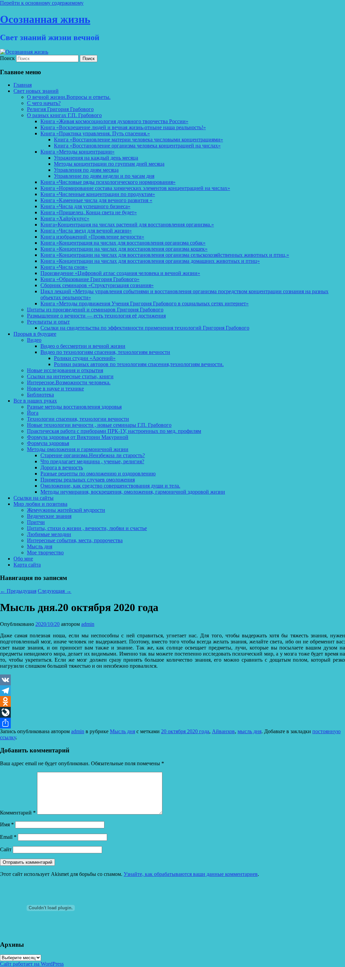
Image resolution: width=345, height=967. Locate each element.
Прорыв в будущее (34, 334)
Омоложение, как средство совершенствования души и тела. (110, 486)
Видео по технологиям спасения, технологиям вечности (105, 352)
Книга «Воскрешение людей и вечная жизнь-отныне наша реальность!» (123, 127)
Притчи (36, 522)
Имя (7, 824)
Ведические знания (49, 516)
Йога (32, 413)
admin (87, 624)
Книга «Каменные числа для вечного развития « (96, 200)
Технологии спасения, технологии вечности (78, 419)
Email (8, 837)
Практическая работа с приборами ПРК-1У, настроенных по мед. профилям (114, 431)
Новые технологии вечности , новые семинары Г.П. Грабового (99, 425)
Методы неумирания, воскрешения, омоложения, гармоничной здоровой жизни (132, 492)
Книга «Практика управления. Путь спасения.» (95, 133)
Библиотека (40, 394)
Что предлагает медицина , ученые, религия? (92, 461)
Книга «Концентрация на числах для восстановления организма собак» (123, 243)
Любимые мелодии (49, 534)
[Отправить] (172, 723)
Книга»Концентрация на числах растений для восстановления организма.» (127, 224)
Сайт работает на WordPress (32, 964)
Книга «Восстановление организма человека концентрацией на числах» (137, 145)
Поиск (7, 58)
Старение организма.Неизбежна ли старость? (92, 455)
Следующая (54, 591)
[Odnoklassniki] (172, 701)
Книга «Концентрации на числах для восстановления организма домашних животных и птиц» (150, 261)
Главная (22, 85)
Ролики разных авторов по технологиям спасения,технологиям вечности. (139, 364)
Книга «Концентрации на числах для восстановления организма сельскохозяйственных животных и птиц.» (164, 255)
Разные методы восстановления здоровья (74, 407)
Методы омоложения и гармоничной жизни (77, 449)
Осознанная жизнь (45, 19)
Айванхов (223, 731)
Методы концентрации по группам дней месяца (109, 164)
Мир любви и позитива (40, 504)
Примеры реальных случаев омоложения (87, 479)
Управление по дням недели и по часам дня (104, 176)
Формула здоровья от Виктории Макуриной (77, 437)
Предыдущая (18, 591)
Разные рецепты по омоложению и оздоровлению (98, 473)
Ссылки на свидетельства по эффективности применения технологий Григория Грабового (144, 328)
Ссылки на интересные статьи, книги (70, 376)
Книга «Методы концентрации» (77, 152)
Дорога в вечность (61, 467)
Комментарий (18, 813)
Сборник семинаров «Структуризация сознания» (97, 285)
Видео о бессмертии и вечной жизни (82, 346)
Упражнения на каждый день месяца (96, 158)
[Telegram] (172, 690)
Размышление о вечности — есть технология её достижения (96, 316)
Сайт (5, 849)
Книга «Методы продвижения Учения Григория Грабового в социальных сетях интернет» (144, 303)
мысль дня (249, 731)
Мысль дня (39, 546)
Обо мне (23, 558)
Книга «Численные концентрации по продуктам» (97, 194)
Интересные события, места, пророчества (75, 540)
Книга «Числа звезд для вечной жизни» (86, 230)
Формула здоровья (48, 443)
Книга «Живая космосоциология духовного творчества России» (114, 121)
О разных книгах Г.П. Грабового (64, 115)
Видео (34, 340)
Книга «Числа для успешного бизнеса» (85, 206)
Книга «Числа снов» (64, 267)
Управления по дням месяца (86, 170)
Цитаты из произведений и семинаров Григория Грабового (95, 309)
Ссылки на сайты (33, 498)
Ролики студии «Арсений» (85, 358)
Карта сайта (27, 565)
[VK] (172, 679)
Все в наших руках (35, 401)
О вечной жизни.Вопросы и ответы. (69, 97)
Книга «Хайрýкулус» (64, 218)
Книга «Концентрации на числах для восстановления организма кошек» (124, 249)
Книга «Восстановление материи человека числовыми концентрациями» (138, 139)
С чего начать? (44, 103)
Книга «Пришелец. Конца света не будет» (88, 212)
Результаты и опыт (48, 322)
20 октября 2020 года (185, 731)
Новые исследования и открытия (65, 370)
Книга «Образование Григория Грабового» (89, 279)
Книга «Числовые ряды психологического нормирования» (108, 182)
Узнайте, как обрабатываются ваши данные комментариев (191, 874)
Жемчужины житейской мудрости (66, 510)
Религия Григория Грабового (60, 109)
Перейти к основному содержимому (42, 3)
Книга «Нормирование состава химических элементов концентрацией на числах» (135, 188)
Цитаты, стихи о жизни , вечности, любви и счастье (87, 528)
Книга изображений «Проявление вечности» (92, 237)
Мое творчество (45, 552)
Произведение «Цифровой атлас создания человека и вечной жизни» (120, 273)
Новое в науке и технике (55, 388)
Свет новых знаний (36, 91)
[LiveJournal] (172, 712)
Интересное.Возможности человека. (69, 382)
